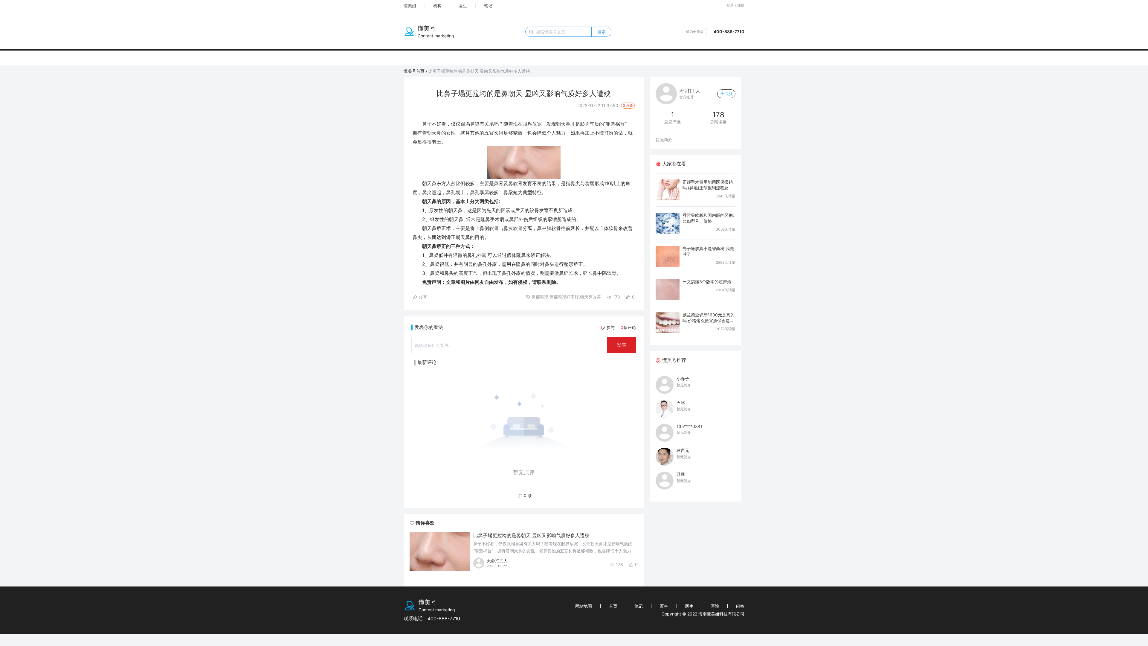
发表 (621, 345)
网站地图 (583, 606)
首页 (613, 606)
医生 (463, 5)
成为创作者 (695, 31)
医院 (715, 606)
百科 (664, 606)
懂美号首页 (414, 71)
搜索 (601, 31)
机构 (437, 5)
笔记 (488, 5)
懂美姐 (410, 5)
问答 (740, 606)
